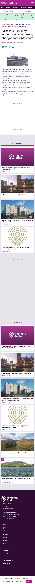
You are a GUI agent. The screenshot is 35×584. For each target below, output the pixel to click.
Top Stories (10, 42)
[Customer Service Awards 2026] (24, 14)
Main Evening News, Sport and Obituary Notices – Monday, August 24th (17, 168)
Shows (5, 540)
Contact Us (6, 554)
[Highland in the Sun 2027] (22, 17)
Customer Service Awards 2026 (23, 16)
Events (30, 7)
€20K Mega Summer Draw (7, 19)
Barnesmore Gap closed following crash (14, 453)
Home (3, 24)
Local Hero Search (7, 16)
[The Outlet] (32, 17)
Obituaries (15, 7)
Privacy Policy (7, 563)
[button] (3, 46)
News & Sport (9, 24)
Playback (23, 7)
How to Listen (7, 557)
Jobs (4, 547)
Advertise (6, 550)
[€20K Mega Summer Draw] (7, 17)
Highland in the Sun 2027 (22, 19)
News (2, 7)
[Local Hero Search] (7, 14)
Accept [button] (29, 581)
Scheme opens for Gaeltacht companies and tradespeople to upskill (15, 248)
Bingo (4, 544)
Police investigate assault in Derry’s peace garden (17, 195)
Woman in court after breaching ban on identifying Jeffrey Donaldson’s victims (17, 221)
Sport (8, 7)
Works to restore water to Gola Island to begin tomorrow (16, 479)
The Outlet (32, 19)
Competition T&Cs (8, 560)
